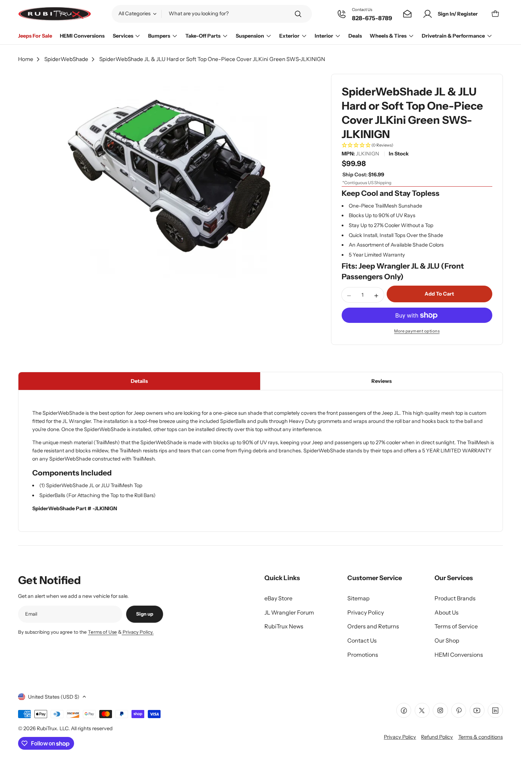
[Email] (407, 14)
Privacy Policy (400, 737)
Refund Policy (437, 737)
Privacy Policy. (137, 632)
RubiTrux (47, 728)
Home (25, 59)
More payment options (416, 331)
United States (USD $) (53, 697)
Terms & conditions (480, 737)
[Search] (298, 14)
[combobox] (212, 14)
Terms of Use (102, 632)
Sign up (144, 614)
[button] (417, 145)
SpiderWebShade (66, 59)
